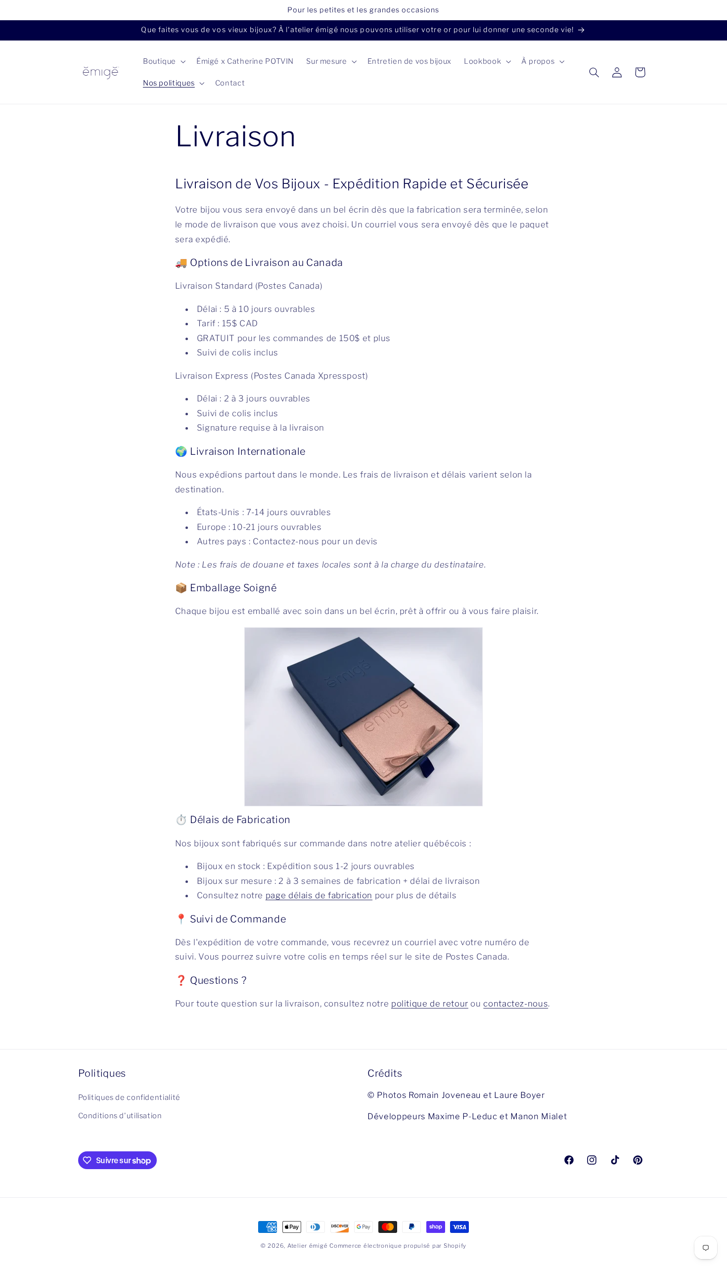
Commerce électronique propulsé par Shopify (397, 1245)
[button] (163, 61)
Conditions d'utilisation (120, 1115)
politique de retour (429, 1003)
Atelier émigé (307, 1245)
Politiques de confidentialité (129, 1098)
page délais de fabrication (319, 896)
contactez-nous (515, 1003)
